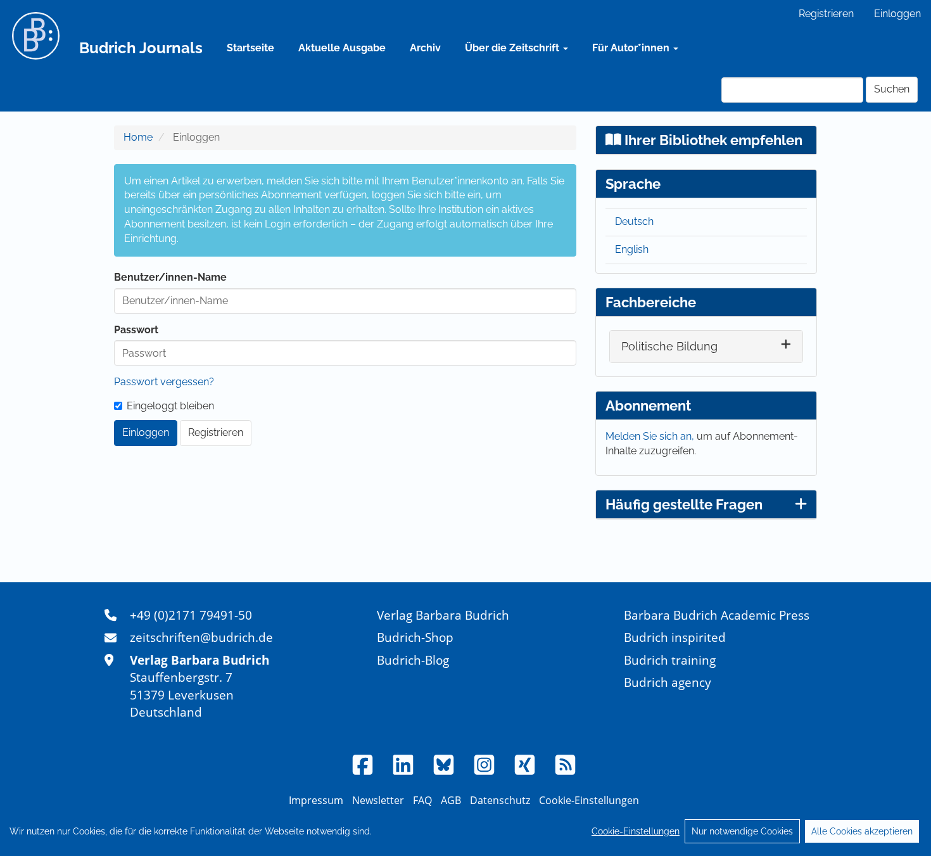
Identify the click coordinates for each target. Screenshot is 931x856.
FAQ (422, 800)
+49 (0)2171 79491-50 (191, 614)
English (632, 249)
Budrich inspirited (675, 637)
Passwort (136, 330)
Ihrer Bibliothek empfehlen (711, 140)
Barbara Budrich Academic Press (716, 614)
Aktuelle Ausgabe (342, 48)
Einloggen (897, 14)
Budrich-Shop (415, 637)
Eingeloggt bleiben (170, 406)
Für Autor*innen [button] (632, 48)
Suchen (891, 89)
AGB (451, 800)
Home (138, 137)
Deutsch (634, 221)
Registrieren (826, 14)
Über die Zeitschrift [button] (513, 48)
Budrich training (670, 659)
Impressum (316, 800)
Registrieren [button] (215, 432)
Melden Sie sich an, (651, 436)
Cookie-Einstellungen (636, 831)
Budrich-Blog (413, 659)
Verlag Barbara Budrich (443, 614)
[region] (465, 831)
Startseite (250, 48)
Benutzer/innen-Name (170, 277)
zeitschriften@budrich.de (201, 637)
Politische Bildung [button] (669, 346)
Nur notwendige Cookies (742, 831)
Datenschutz (500, 800)
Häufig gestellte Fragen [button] (684, 504)
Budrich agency (667, 682)
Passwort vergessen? (164, 382)
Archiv (425, 48)
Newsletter (378, 800)
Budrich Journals (141, 48)
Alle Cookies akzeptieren (862, 831)
